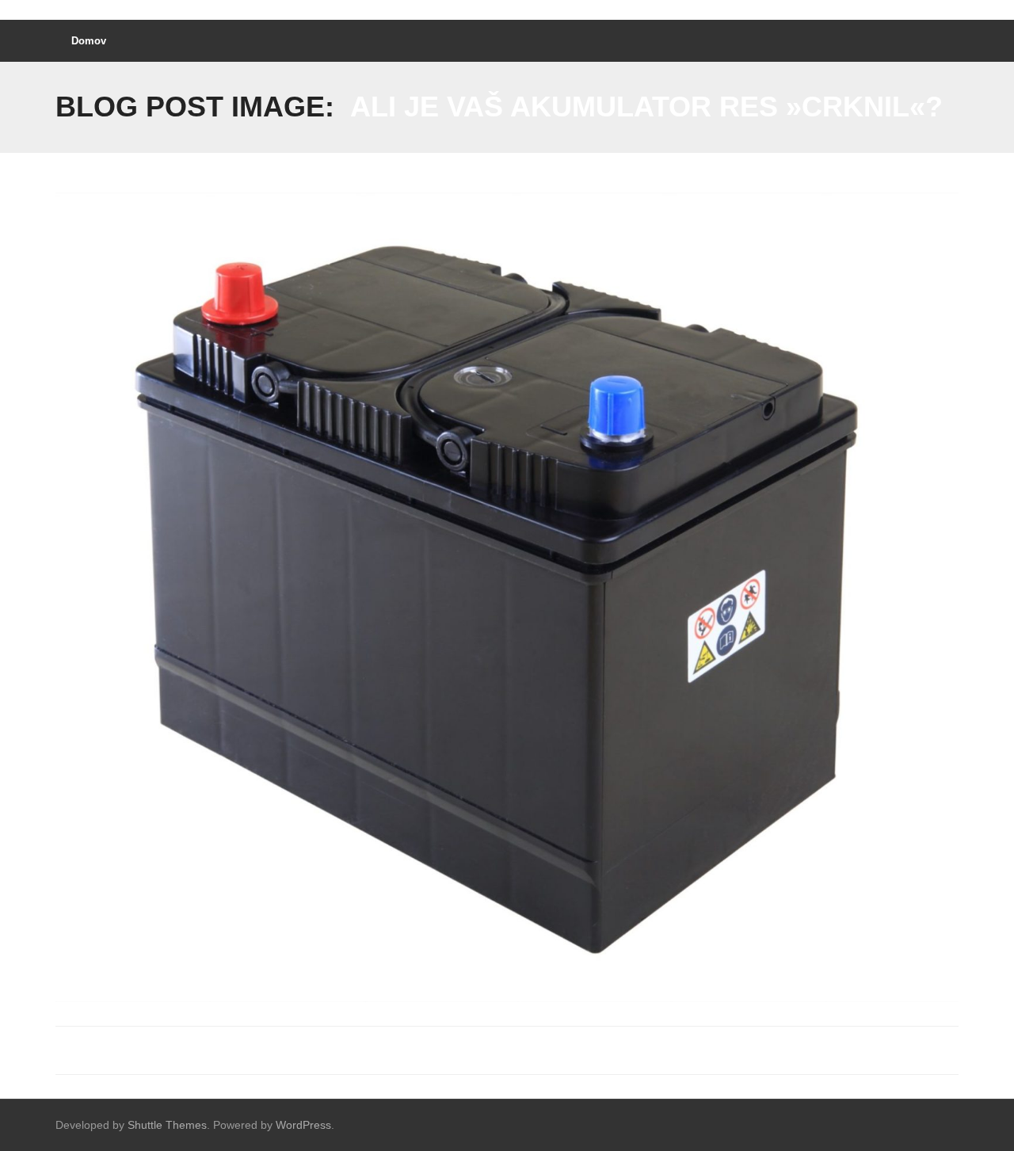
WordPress (303, 1125)
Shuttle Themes (167, 1125)
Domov (88, 41)
